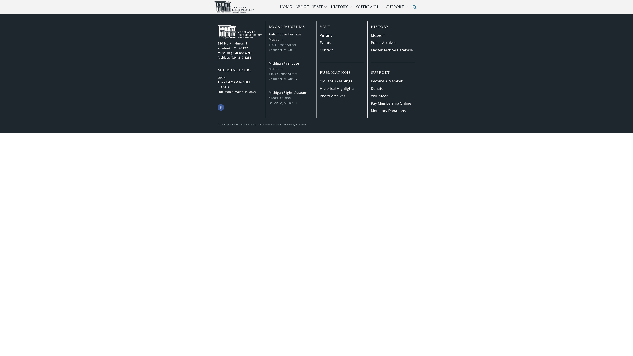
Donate (377, 88)
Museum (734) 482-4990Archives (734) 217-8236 (234, 55)
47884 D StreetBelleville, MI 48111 (283, 100)
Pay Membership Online (391, 103)
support (395, 7)
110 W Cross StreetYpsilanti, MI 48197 (283, 76)
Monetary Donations (388, 110)
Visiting (326, 35)
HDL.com (301, 124)
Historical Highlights (337, 88)
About (302, 7)
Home (286, 7)
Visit (317, 7)
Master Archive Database (392, 50)
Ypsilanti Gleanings (336, 81)
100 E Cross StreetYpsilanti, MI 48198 (283, 47)
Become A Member (387, 81)
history (339, 7)
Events (325, 42)
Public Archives (383, 42)
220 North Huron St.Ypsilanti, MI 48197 (234, 45)
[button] (414, 7)
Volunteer (379, 95)
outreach (367, 7)
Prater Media (275, 124)
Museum (378, 35)
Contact (326, 50)
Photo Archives (332, 95)
